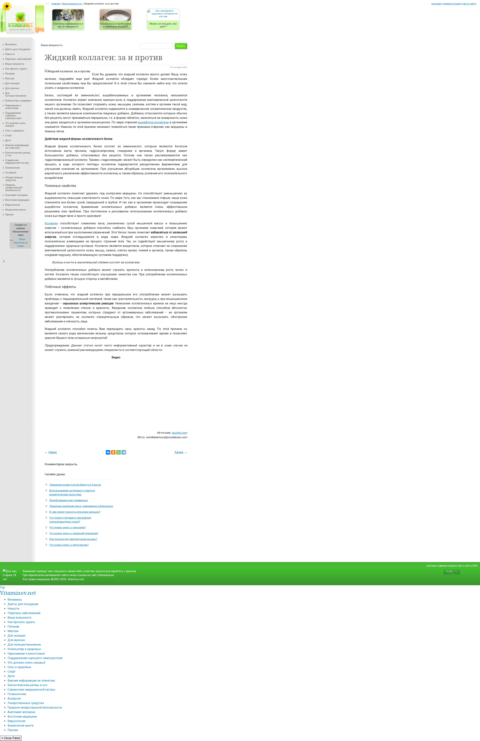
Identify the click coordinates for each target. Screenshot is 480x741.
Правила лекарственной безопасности (13, 188)
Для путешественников (15, 94)
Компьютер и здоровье (18, 100)
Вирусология (12, 204)
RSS (475, 565)
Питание (10, 73)
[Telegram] (124, 452)
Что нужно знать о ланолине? (67, 527)
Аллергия (10, 172)
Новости (10, 54)
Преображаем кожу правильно (68, 500)
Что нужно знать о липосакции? (69, 544)
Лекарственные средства (14, 178)
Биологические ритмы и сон (17, 154)
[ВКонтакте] (108, 452)
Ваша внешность (14, 63)
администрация (452, 3)
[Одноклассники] (113, 452)
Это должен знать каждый (15, 124)
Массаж (9, 78)
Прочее (9, 214)
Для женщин (12, 83)
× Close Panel (11, 738)
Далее (178, 452)
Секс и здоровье (14, 130)
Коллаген (51, 223)
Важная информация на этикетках (17, 146)
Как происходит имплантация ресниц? (73, 539)
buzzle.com (179, 433)
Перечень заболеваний (18, 59)
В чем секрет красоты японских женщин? (74, 511)
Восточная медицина (17, 200)
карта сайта (469, 3)
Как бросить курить (16, 68)
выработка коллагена (153, 122)
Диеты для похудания (17, 49)
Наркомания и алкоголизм (13, 106)
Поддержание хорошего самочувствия (13, 116)
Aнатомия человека (16, 195)
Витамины (11, 44)
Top (2, 587)
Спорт (8, 135)
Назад (52, 452)
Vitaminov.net (18, 592)
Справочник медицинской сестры (17, 161)
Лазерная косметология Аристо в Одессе (75, 484)
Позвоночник (12, 167)
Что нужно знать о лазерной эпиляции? (73, 533)
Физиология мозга (15, 209)
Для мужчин (12, 88)
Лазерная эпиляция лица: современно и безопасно (81, 506)
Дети (8, 140)
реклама (436, 3)
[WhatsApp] (118, 452)
